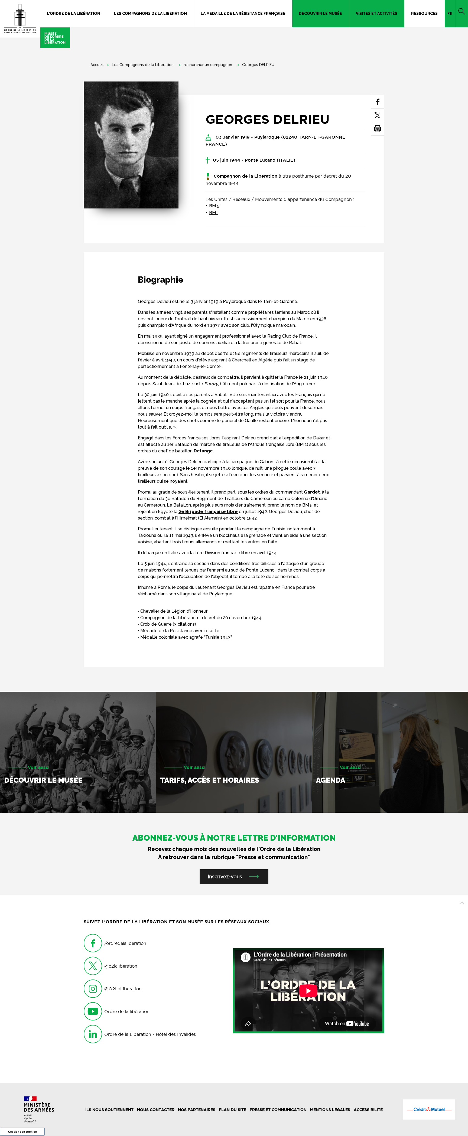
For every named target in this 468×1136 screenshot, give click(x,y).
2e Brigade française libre (208, 511)
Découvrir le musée (320, 13)
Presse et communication (278, 1110)
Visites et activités (376, 13)
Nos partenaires (196, 1110)
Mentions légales (330, 1110)
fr (450, 13)
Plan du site (232, 1110)
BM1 (213, 212)
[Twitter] (377, 115)
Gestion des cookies (22, 1131)
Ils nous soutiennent (109, 1110)
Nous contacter (155, 1110)
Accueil (97, 65)
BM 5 (214, 205)
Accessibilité (368, 1110)
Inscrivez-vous (225, 876)
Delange (203, 450)
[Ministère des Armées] (39, 1109)
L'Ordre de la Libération (73, 13)
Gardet (312, 492)
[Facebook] (377, 101)
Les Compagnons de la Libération (150, 13)
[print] (377, 128)
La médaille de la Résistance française (243, 13)
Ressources (424, 13)
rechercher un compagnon (208, 65)
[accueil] (35, 24)
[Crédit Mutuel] (429, 1109)
